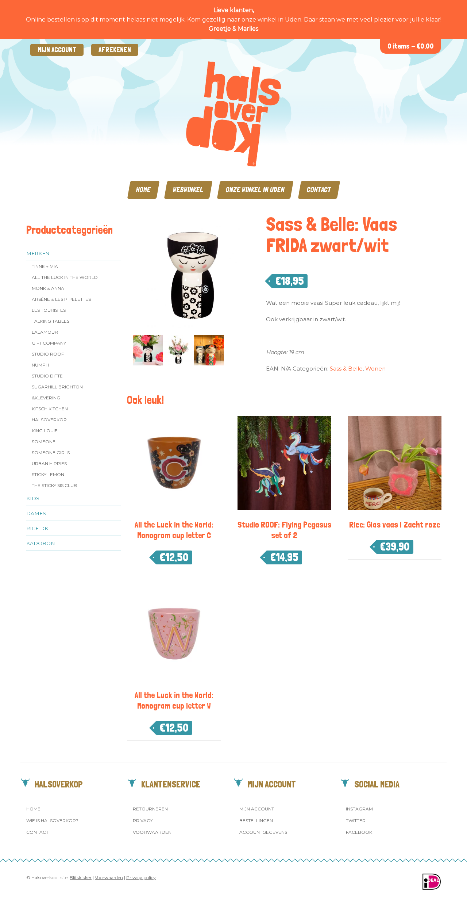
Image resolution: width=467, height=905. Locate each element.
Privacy (143, 820)
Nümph (40, 365)
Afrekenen (115, 50)
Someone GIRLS (51, 452)
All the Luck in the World (65, 277)
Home (143, 189)
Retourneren (150, 809)
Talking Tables (50, 321)
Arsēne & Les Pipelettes (61, 299)
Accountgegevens (263, 832)
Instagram (359, 809)
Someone (43, 441)
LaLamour (45, 332)
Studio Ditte (47, 376)
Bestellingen (256, 820)
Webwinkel (188, 189)
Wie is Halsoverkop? (52, 820)
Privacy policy (141, 877)
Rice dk (37, 528)
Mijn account (57, 50)
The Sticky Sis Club (54, 485)
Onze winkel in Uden (255, 189)
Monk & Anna (48, 288)
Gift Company (49, 343)
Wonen (375, 368)
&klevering (46, 397)
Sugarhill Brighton (57, 387)
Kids (32, 498)
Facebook (359, 832)
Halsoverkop (49, 419)
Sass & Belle (346, 368)
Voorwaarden (152, 832)
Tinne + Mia (45, 266)
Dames (36, 513)
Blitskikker (81, 877)
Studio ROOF (48, 354)
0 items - (410, 46)
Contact (319, 189)
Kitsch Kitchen (50, 408)
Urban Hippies (49, 463)
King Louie (45, 430)
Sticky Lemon (48, 474)
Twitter (356, 820)
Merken (38, 253)
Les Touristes (49, 310)
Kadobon (40, 543)
